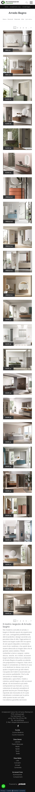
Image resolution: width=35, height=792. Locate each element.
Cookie (9, 790)
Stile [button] (22, 19)
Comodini (17, 763)
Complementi (17, 777)
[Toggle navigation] (31, 2)
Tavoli (17, 751)
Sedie (18, 753)
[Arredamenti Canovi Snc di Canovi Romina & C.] (10, 2)
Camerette (17, 767)
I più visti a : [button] (28, 19)
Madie (17, 746)
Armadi (17, 765)
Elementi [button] (10, 19)
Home (6, 7)
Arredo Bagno (26, 7)
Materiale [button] (17, 19)
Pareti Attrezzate (17, 744)
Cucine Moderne (17, 732)
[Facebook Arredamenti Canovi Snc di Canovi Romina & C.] (17, 726)
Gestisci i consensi (19, 790)
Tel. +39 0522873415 (17, 720)
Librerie (17, 742)
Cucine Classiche (18, 735)
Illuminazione (17, 774)
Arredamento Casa (15, 7)
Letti (17, 760)
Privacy (3, 790)
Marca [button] (5, 19)
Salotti (17, 749)
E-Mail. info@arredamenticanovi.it (17, 722)
